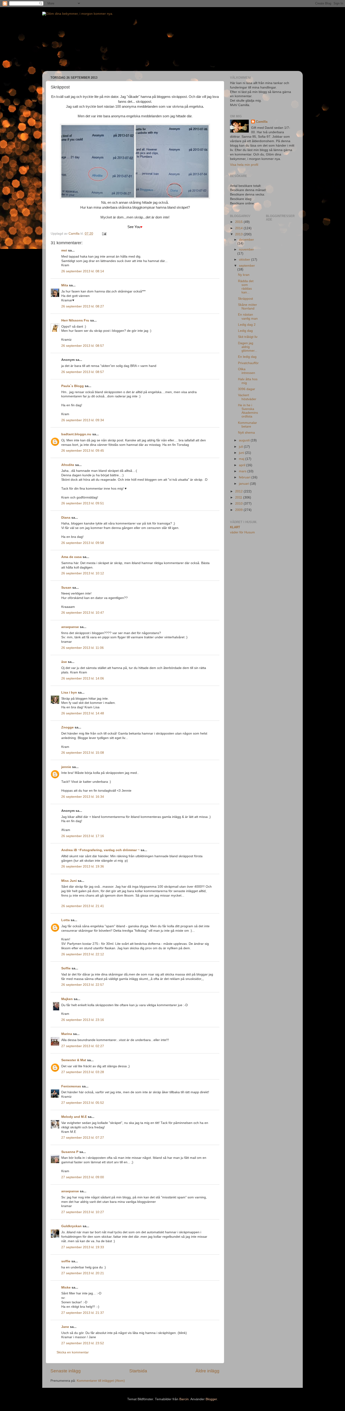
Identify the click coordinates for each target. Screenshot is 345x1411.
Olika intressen (246, 371)
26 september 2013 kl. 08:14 (82, 271)
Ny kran (243, 275)
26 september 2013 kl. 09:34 (82, 420)
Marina (66, 1034)
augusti (245, 440)
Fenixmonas (71, 1086)
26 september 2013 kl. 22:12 (82, 954)
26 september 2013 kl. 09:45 (82, 450)
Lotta (65, 920)
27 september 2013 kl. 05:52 (82, 1102)
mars (243, 471)
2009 (239, 510)
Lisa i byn (69, 692)
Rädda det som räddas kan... (245, 286)
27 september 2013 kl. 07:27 (82, 1137)
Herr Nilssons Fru (75, 320)
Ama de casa (71, 557)
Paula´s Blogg (72, 386)
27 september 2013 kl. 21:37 (82, 1313)
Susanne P (69, 1152)
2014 (239, 228)
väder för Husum (242, 532)
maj (242, 459)
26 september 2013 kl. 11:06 (82, 648)
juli (241, 446)
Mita (64, 285)
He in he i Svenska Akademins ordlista (248, 410)
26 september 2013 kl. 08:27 (82, 306)
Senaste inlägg (65, 1370)
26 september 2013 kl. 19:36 (82, 866)
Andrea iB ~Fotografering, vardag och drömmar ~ (100, 850)
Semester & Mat (73, 1060)
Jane (65, 1327)
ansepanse (70, 627)
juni (242, 452)
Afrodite (67, 465)
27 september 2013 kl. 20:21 (82, 1273)
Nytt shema (246, 432)
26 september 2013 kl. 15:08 (82, 752)
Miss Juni (69, 881)
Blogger (211, 1399)
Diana (65, 517)
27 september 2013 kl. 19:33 (82, 1247)
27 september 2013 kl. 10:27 (82, 1212)
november (246, 249)
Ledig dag (245, 330)
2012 (239, 491)
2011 (239, 497)
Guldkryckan (71, 1226)
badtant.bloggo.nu (76, 434)
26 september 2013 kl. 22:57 (82, 984)
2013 (239, 234)
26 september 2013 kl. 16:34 (82, 796)
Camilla (262, 121)
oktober (245, 259)
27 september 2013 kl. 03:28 (82, 1072)
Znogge (67, 727)
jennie (66, 767)
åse (64, 662)
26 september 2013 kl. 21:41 (82, 906)
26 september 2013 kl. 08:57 (82, 345)
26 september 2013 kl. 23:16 (82, 1020)
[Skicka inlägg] (103, 233)
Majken (67, 999)
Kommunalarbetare (247, 424)
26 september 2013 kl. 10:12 (82, 573)
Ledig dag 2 (247, 324)
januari (244, 483)
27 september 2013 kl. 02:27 (82, 1046)
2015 (239, 222)
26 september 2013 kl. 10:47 (82, 612)
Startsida (138, 1370)
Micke (66, 1287)
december (246, 239)
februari (245, 477)
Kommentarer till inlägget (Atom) (101, 1380)
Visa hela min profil (244, 164)
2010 (239, 503)
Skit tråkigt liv (247, 337)
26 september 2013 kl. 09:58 (82, 543)
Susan (66, 587)
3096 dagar (246, 389)
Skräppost (245, 298)
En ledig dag (247, 356)
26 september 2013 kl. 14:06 (82, 678)
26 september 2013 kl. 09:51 (82, 503)
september (247, 265)
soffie (65, 1261)
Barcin (184, 1399)
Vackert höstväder (247, 397)
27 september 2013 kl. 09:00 (82, 1177)
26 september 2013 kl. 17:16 (82, 836)
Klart (235, 527)
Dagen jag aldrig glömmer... (247, 346)
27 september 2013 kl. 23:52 (82, 1343)
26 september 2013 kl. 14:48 (82, 713)
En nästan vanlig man (248, 316)
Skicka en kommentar (73, 1352)
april (242, 465)
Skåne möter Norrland (247, 306)
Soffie (66, 968)
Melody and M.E (74, 1117)
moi (64, 250)
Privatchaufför (248, 363)
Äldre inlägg (207, 1370)
